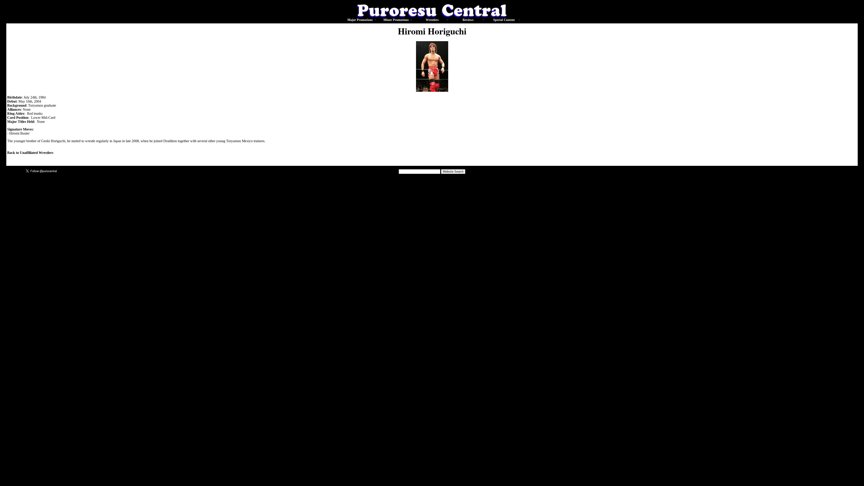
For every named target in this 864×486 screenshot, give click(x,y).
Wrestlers (432, 20)
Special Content (504, 20)
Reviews (468, 20)
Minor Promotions (396, 20)
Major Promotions (360, 20)
